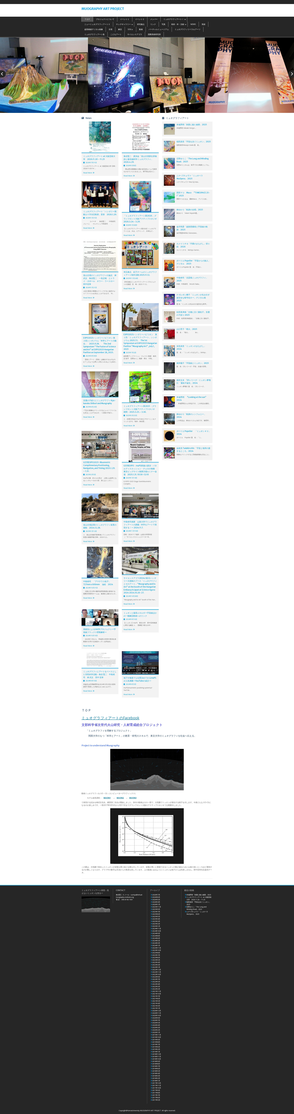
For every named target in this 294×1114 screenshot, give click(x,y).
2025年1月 (156, 926)
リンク (153, 24)
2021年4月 (156, 1003)
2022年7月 (156, 979)
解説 (120, 29)
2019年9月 (156, 1039)
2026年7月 (156, 895)
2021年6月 (156, 998)
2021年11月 (156, 991)
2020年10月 (156, 1015)
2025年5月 (156, 916)
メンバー (154, 19)
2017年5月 (156, 1100)
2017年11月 (156, 1085)
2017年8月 (156, 1093)
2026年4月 (156, 902)
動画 (141, 29)
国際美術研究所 (154, 34)
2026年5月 (156, 899)
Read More (87, 173)
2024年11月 (156, 928)
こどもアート (116, 34)
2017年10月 (156, 1088)
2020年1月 (156, 1032)
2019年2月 (156, 1049)
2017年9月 (156, 1090)
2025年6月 (156, 914)
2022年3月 (156, 986)
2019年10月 (156, 1037)
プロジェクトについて (105, 19)
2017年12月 (156, 1083)
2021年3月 (156, 1006)
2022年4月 (156, 984)
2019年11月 (156, 1035)
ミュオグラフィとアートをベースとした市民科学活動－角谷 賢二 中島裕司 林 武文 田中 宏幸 (99, 674)
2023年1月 (156, 967)
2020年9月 (156, 1018)
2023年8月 (156, 953)
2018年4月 (156, 1073)
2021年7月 (156, 996)
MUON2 (120, 798)
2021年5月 (156, 1001)
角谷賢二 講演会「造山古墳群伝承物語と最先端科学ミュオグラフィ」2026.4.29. (140, 159)
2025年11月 (156, 907)
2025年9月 (156, 909)
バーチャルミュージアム (159, 29)
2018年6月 (156, 1068)
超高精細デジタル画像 (93, 29)
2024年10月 (156, 931)
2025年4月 (156, 919)
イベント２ (139, 19)
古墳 (110, 29)
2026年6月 (156, 897)
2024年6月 (156, 938)
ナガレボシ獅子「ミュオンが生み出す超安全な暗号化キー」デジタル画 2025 (193, 297)
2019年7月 (156, 1044)
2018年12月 (156, 1054)
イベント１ (124, 19)
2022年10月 (156, 974)
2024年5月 (156, 941)
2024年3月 (156, 943)
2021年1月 (156, 1008)
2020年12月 (156, 1011)
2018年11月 (156, 1056)
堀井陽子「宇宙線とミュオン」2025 (193, 363)
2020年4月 (156, 1025)
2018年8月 (156, 1064)
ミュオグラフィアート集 (94, 34)
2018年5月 (156, 1071)
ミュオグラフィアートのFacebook (110, 717)
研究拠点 (140, 24)
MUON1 (107, 798)
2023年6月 (156, 957)
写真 (163, 24)
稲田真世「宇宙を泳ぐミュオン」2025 (194, 141)
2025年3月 (156, 921)
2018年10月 (156, 1059)
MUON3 (132, 798)
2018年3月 (156, 1076)
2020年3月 (156, 1027)
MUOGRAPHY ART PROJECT (103, 9)
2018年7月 (156, 1066)
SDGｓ (130, 29)
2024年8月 (156, 936)
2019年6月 (156, 1047)
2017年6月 (156, 1097)
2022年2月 (156, 989)
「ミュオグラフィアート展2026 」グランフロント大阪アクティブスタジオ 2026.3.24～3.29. (141, 219)
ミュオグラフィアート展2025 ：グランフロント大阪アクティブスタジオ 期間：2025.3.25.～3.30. (140, 409)
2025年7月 (156, 912)
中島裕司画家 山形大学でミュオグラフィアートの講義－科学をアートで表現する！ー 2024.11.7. (140, 525)
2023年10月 (156, 950)
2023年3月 (156, 965)
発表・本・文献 (177, 24)
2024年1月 (156, 945)
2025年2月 (156, 924)
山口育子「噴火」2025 (187, 329)
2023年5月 (156, 960)
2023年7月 (156, 955)
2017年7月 (156, 1095)
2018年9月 (156, 1061)
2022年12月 (156, 969)
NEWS (193, 24)
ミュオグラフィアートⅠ (173, 19)
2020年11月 (156, 1013)
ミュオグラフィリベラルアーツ (187, 29)
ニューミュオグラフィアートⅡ (97, 24)
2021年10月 (156, 994)
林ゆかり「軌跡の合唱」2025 (190, 209)
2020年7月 (156, 1020)
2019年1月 (156, 1052)
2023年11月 (156, 948)
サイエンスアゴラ (134, 34)
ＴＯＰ (87, 19)
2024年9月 (156, 933)
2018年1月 (156, 1081)
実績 (203, 24)
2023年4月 (156, 962)
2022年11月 (156, 972)
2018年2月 (156, 1078)
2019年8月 (156, 1042)
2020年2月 (156, 1030)
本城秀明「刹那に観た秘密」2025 (192, 124)
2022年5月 (156, 982)
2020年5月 (156, 1023)
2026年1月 (156, 904)
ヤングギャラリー (123, 24)
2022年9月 (156, 977)
